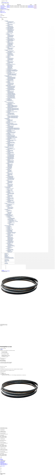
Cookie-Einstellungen (2, 460)
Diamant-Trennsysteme (10, 219)
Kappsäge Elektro (10, 195)
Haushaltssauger (8, 82)
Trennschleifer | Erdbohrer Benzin (12, 74)
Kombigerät (7, 60)
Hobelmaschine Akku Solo (11, 158)
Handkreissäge (8, 159)
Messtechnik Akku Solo (10, 238)
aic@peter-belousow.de (30, 5)
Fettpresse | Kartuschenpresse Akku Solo (12, 124)
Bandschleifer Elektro (10, 150)
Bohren (6, 101)
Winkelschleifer (8, 143)
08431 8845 (8, 6)
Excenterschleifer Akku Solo (11, 154)
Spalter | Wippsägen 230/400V (11, 46)
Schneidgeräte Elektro (10, 241)
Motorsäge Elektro (10, 67)
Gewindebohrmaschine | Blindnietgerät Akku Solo (14, 128)
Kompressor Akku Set (10, 207)
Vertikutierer (7, 47)
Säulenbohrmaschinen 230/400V (12, 138)
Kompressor (7, 206)
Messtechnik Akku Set (10, 237)
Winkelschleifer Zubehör (11, 146)
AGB (1, 458)
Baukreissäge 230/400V (10, 191)
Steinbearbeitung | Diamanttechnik (9, 214)
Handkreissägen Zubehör (11, 162)
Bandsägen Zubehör (10, 190)
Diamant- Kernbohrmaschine (11, 218)
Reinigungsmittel (8, 98)
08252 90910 (8, 7)
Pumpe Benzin (9, 212)
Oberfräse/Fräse (8, 169)
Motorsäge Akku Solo (10, 66)
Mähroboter (7, 37)
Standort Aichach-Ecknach (3, 464)
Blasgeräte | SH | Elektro (11, 55)
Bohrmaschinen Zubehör (11, 110)
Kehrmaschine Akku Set (11, 91)
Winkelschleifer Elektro (10, 145)
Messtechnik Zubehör (10, 239)
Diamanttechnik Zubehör (11, 220)
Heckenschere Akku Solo (11, 35)
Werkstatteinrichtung (8, 250)
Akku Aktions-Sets (8, 226)
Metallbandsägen (8, 133)
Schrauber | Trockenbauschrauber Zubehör (13, 117)
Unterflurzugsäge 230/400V (11, 201)
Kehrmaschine (8, 90)
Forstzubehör (9, 56)
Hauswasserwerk (10, 210)
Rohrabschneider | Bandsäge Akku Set (12, 136)
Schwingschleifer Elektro (11, 178)
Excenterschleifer (8, 153)
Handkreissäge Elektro (10, 161)
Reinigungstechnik (7, 75)
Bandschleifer (8, 149)
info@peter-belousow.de (31, 7)
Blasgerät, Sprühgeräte (9, 52)
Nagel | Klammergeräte (9, 167)
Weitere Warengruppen (7, 225)
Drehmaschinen (8, 122)
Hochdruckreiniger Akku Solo (11, 87)
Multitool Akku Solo (10, 165)
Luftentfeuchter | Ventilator (9, 231)
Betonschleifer (9, 217)
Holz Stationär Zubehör (10, 197)
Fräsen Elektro (9, 170)
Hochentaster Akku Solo (11, 58)
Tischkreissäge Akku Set (11, 199)
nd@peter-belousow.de (30, 6)
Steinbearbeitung (8, 216)
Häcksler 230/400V (10, 33)
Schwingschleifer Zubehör (11, 179)
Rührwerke (9, 223)
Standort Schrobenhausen (3, 463)
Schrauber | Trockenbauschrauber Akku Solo (13, 116)
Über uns (6, 261)
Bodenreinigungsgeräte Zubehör (11, 78)
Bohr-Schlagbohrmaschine (9, 107)
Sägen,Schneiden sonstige (9, 240)
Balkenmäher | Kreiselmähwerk (10, 27)
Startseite (3, 270)
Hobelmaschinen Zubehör (11, 193)
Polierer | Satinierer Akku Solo (11, 135)
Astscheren (7, 23)
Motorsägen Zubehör (10, 68)
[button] (27, 10)
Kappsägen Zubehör (10, 196)
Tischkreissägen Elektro (10, 200)
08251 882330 (8, 5)
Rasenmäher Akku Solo (10, 43)
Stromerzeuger (8, 248)
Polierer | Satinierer (8, 134)
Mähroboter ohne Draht (10, 40)
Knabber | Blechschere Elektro (11, 132)
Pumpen (7, 211)
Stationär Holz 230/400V (11, 198)
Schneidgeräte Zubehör (10, 242)
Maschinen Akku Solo (10, 235)
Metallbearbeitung (7, 118)
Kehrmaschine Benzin (10, 92)
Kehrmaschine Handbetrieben (11, 93)
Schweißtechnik (8, 139)
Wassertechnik (6, 209)
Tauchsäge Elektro (10, 185)
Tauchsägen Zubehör (10, 186)
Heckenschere (8, 34)
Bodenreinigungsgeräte (9, 76)
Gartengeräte (6, 255)
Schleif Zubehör (10, 244)
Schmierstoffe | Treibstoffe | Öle (11, 64)
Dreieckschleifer (8, 151)
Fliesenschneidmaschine (9, 215)
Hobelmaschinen (8, 192)
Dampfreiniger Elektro (10, 79)
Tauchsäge (7, 183)
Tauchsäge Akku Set (10, 184)
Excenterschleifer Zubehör (11, 155)
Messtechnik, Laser (8, 236)
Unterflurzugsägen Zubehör (11, 202)
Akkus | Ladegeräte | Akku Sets (10, 21)
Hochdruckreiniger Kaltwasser (10, 88)
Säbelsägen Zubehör (10, 174)
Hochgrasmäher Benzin (10, 28)
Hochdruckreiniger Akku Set (11, 86)
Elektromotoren (6, 253)
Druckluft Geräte (10, 204)
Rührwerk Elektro (11, 224)
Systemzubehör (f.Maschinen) (11, 114)
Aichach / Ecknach (7, 260)
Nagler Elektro (9, 168)
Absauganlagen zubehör (11, 188)
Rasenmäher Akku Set (10, 42)
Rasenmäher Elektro (10, 44)
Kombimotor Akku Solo (11, 61)
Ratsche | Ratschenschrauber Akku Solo (12, 111)
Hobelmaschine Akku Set (11, 157)
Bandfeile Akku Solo (10, 119)
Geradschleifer (8, 125)
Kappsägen (7, 194)
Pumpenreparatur (7, 254)
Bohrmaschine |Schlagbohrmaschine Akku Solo (13, 109)
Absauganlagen (8, 187)
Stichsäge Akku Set (10, 180)
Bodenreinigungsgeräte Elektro (11, 77)
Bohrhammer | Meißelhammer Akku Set (12, 105)
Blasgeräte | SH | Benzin (11, 54)
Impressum (1, 459)
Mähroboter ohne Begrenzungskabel (10, 39)
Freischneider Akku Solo (11, 30)
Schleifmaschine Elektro (11, 245)
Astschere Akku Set (10, 24)
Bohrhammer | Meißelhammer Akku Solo (13, 106)
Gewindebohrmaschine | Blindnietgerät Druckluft (13, 129)
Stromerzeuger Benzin (10, 249)
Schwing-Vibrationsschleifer (9, 177)
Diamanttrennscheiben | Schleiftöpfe (13, 221)
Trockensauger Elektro (10, 84)
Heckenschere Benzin (10, 36)
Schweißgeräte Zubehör (10, 140)
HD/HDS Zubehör (8, 85)
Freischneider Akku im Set (11, 29)
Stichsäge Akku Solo (10, 181)
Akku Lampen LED (10, 51)
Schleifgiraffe (7, 175)
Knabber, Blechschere (8, 131)
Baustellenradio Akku (10, 229)
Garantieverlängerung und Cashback (9, 257)
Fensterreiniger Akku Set (11, 80)
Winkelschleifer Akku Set (11, 144)
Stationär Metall (8, 141)
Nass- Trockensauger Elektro (11, 96)
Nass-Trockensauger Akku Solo (11, 94)
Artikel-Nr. (1, 348)
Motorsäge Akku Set (10, 65)
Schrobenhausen (2, 7)
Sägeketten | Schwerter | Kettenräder (12, 69)
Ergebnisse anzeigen (3, 473)
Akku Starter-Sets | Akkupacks (11, 103)
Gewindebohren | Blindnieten (9, 127)
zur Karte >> (35, 5)
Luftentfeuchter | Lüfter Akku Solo (12, 232)
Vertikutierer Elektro (10, 49)
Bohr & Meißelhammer (9, 104)
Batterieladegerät (8, 227)
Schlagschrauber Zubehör (11, 113)
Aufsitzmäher (7, 25)
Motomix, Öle (8, 63)
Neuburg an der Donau (3, 6)
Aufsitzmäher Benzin (10, 26)
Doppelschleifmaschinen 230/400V (12, 121)
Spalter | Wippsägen (8, 71)
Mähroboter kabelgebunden (11, 38)
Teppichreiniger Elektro (10, 100)
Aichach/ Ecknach (2, 5)
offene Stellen (6, 263)
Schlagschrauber (8, 112)
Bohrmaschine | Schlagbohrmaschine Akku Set (13, 108)
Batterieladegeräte (10, 228)
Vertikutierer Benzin (10, 48)
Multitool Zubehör (10, 166)
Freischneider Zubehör (10, 32)
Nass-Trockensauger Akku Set (11, 97)
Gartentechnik (6, 20)
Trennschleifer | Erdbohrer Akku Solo (12, 73)
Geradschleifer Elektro (10, 126)
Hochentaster (7, 57)
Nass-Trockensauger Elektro (11, 95)
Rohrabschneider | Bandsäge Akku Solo (12, 137)
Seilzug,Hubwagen (8, 246)
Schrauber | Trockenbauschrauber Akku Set (13, 115)
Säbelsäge (7, 172)
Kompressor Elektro (10, 208)
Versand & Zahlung (2, 461)
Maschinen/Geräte (8, 233)
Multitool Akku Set (10, 164)
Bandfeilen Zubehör (10, 120)
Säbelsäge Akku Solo (10, 173)
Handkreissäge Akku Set (11, 160)
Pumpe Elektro (9, 213)
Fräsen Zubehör (10, 171)
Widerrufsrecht (2, 462)
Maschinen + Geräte (10, 234)
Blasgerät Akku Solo (10, 53)
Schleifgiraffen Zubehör (10, 176)
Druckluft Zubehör (8, 205)
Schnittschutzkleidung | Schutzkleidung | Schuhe (12, 70)
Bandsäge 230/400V (10, 189)
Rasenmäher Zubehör (10, 45)
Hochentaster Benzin (10, 59)
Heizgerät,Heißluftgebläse (9, 230)
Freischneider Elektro (10, 31)
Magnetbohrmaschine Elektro (11, 130)
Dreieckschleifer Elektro (11, 152)
